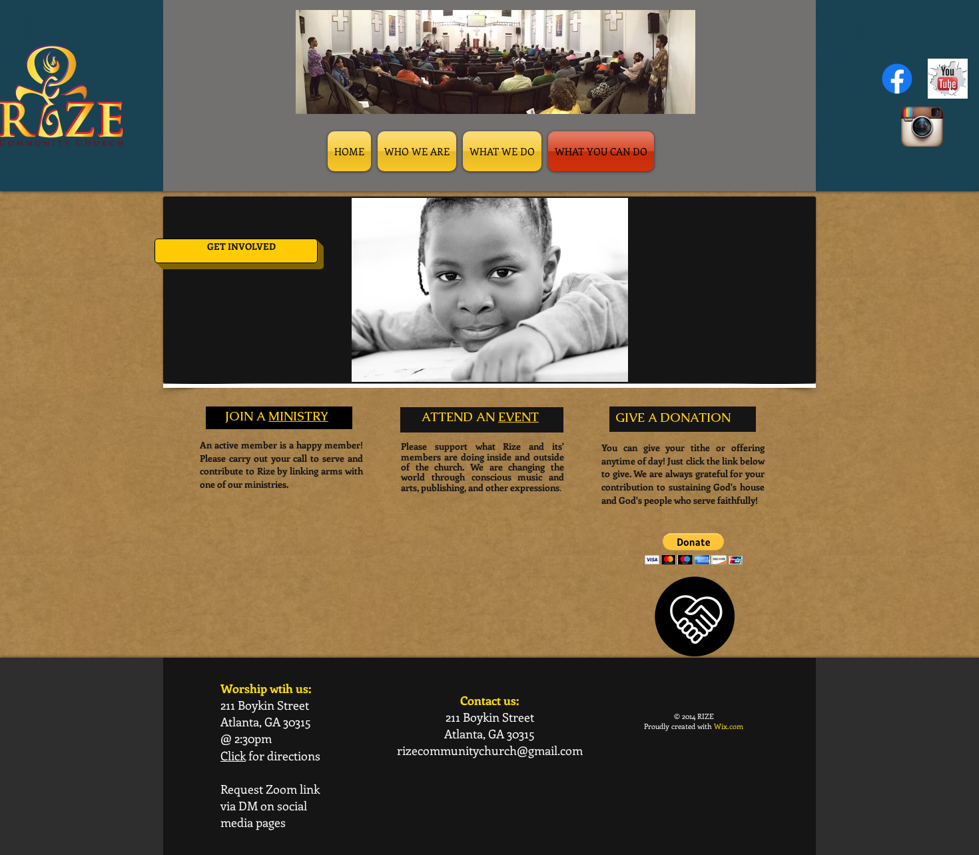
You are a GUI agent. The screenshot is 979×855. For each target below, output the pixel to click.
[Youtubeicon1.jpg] (948, 79)
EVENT (518, 417)
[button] (694, 548)
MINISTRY (298, 416)
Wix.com (728, 726)
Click (233, 756)
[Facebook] (897, 79)
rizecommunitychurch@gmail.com (490, 750)
